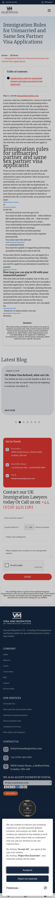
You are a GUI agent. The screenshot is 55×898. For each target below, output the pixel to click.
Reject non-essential (27, 878)
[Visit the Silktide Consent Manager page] (45, 888)
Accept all (27, 870)
